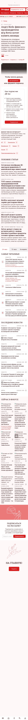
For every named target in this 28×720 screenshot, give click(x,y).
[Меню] (3, 718)
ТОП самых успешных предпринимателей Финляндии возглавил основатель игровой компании (13, 184)
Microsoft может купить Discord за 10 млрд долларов (13, 216)
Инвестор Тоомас (6, 380)
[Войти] (25, 718)
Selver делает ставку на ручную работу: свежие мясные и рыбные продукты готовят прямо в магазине (13, 232)
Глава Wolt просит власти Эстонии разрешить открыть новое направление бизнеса (14, 261)
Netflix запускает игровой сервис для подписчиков (12, 201)
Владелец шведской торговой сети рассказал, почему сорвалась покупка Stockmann (11, 347)
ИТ (2, 24)
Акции (3, 149)
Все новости (5, 13)
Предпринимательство (8, 153)
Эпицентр (13, 13)
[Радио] (14, 718)
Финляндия (4, 146)
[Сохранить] (26, 257)
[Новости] (8, 718)
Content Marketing (10, 227)
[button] (7, 536)
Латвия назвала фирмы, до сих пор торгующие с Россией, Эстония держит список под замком (12, 366)
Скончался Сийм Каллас (13, 287)
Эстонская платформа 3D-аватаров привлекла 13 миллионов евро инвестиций (13, 167)
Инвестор (20, 13)
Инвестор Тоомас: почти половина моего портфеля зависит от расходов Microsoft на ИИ (12, 384)
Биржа (15, 146)
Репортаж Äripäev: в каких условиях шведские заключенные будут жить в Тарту (15, 303)
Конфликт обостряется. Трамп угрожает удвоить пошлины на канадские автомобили (11, 329)
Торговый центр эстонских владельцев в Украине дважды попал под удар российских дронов (16, 313)
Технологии (11, 142)
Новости (3, 162)
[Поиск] (19, 718)
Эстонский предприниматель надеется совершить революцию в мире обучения (14, 274)
